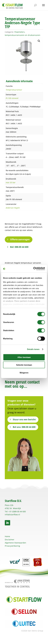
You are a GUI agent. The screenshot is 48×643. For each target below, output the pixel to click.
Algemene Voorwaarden (15, 542)
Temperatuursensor (14, 90)
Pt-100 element (12, 98)
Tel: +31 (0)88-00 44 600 (15, 511)
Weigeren (24, 372)
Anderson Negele (13, 208)
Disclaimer (9, 539)
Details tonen (33, 349)
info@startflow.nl (12, 514)
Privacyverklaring (12, 546)
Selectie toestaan (24, 365)
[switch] (41, 322)
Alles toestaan (24, 357)
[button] (39, 41)
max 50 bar (10, 182)
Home (7, 536)
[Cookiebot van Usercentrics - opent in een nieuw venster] (34, 268)
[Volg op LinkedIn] (7, 522)
